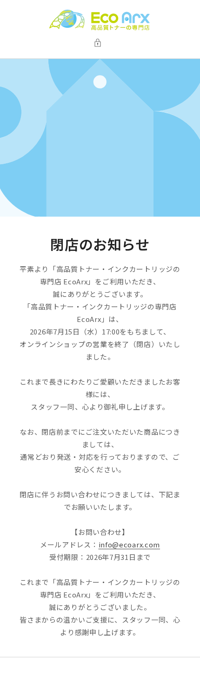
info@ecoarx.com (129, 544)
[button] (100, 43)
